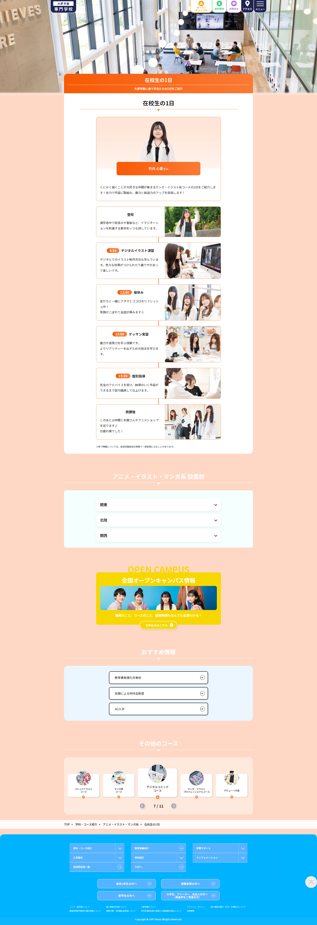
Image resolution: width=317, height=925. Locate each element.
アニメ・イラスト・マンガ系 (121, 824)
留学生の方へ (126, 895)
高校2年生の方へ (126, 884)
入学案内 (78, 857)
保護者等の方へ (190, 884)
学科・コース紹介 (86, 824)
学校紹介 (139, 857)
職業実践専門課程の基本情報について (85, 911)
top (67, 824)
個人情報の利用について (116, 907)
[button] (142, 806)
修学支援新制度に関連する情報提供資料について (161, 911)
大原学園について (148, 907)
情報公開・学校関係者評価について (121, 911)
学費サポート (203, 848)
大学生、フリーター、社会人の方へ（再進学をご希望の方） (187, 895)
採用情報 (190, 911)
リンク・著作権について (80, 907)
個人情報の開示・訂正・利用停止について (228, 907)
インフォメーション (207, 857)
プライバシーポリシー (196, 907)
